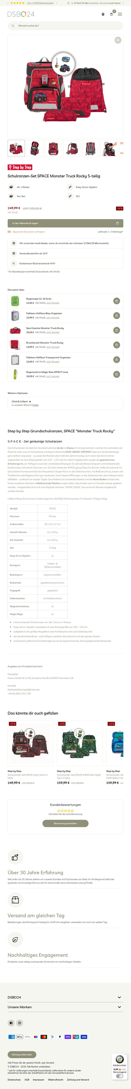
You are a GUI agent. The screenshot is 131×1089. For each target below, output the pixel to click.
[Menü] (125, 1055)
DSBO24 (14, 997)
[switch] (119, 1076)
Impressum (38, 1079)
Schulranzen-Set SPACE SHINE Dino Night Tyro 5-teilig (79, 776)
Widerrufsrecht (55, 1079)
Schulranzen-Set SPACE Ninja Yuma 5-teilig (28, 776)
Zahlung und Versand (78, 1079)
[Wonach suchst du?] (13, 26)
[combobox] (65, 26)
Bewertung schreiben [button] (65, 823)
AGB (27, 1079)
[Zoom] (118, 40)
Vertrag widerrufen (22, 1054)
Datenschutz (14, 1079)
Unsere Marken (20, 1007)
